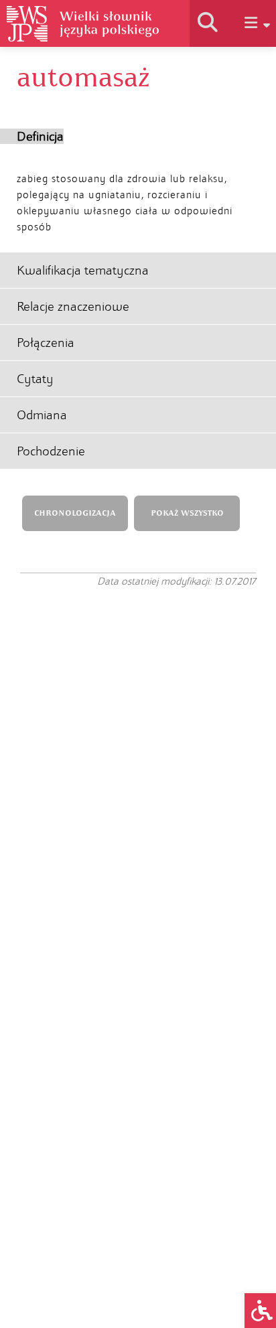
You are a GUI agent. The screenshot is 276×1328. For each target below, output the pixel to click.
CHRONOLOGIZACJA (75, 513)
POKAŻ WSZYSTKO (187, 513)
